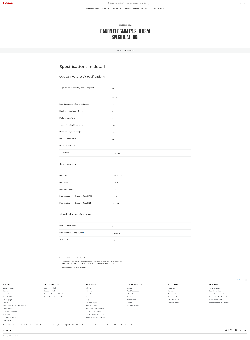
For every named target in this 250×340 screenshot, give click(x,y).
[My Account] (240, 3)
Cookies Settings (131, 325)
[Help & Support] (153, 8)
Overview (120, 50)
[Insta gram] (231, 330)
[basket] (245, 3)
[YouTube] (245, 330)
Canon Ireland (8, 330)
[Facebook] (226, 330)
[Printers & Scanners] (123, 8)
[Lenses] (106, 8)
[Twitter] (240, 330)
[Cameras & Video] (99, 8)
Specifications (129, 50)
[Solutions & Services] (139, 8)
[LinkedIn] (236, 330)
